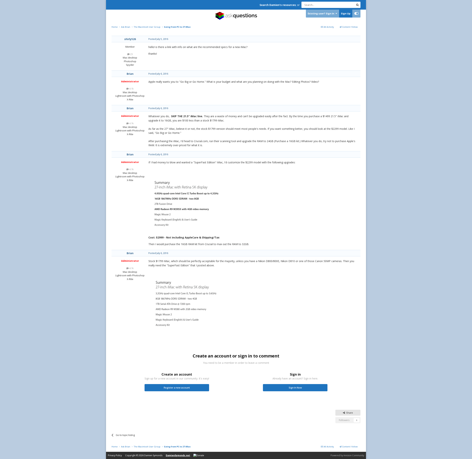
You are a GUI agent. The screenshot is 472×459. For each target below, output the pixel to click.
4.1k (131, 88)
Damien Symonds (153, 455)
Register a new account (177, 387)
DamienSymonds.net (178, 455)
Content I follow (349, 26)
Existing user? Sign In (321, 13)
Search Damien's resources (278, 5)
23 (131, 54)
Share (349, 412)
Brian (130, 73)
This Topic (344, 4)
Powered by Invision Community (347, 455)
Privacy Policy (115, 455)
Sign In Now (295, 387)
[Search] (357, 5)
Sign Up (345, 13)
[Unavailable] (185, 203)
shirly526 (130, 39)
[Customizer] (356, 14)
